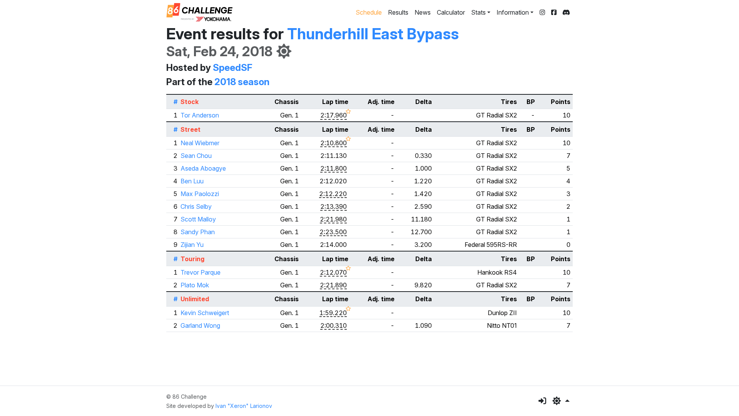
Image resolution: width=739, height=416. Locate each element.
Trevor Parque (201, 272)
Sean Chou (196, 155)
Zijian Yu (192, 244)
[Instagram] (542, 12)
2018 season (241, 81)
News (423, 12)
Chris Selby (196, 206)
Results (398, 12)
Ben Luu (192, 181)
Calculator (451, 12)
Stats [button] (478, 12)
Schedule (369, 12)
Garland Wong (200, 325)
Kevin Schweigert (205, 313)
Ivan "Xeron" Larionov (244, 406)
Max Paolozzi (200, 194)
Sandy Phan (198, 232)
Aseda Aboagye (203, 168)
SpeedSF (232, 67)
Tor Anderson (200, 115)
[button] (561, 401)
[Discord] (566, 12)
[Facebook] (554, 12)
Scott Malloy (198, 219)
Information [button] (513, 12)
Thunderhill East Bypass (373, 33)
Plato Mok (195, 285)
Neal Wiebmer (200, 143)
